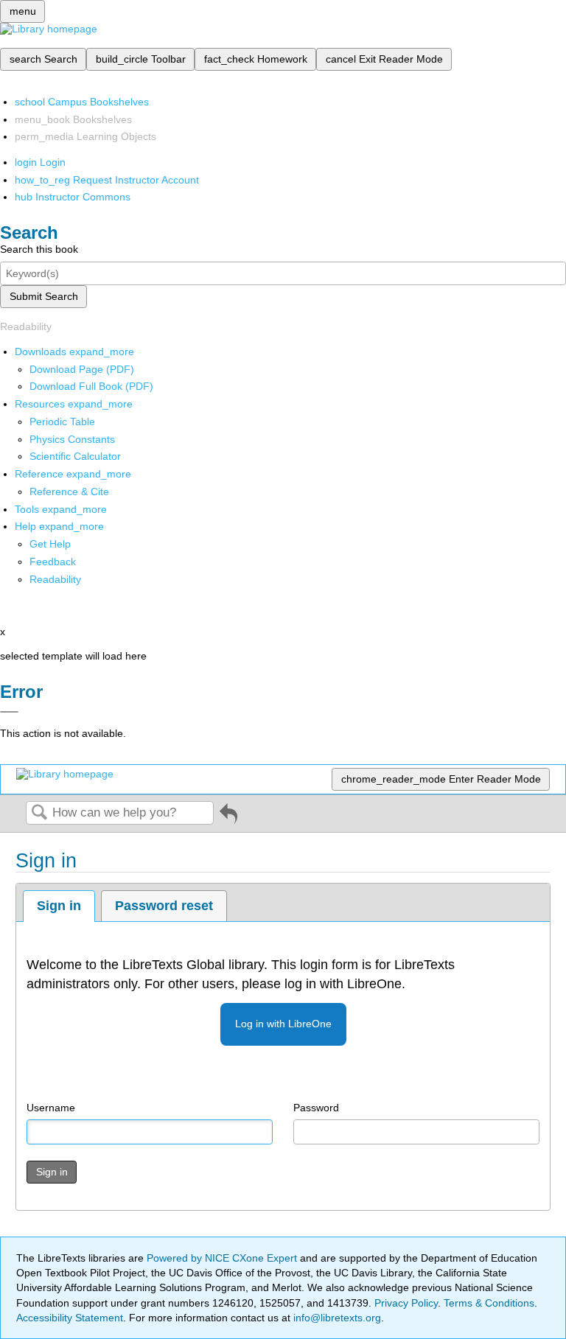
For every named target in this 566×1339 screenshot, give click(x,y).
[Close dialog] (9, 712)
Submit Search (44, 296)
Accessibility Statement (69, 1318)
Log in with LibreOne (283, 1023)
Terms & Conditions (489, 1303)
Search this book (39, 249)
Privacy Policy (406, 1303)
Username (51, 1107)
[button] (52, 561)
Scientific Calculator (75, 456)
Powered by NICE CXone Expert (223, 1258)
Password (316, 1107)
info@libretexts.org (335, 1318)
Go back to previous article (228, 819)
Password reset (164, 905)
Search (39, 813)
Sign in (59, 905)
